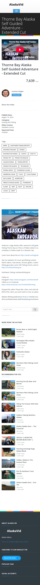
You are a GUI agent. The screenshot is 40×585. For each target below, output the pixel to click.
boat (20, 187)
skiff (13, 187)
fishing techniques (21, 158)
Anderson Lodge (9, 174)
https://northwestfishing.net (11, 267)
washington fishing (10, 154)
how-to (33, 154)
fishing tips (7, 158)
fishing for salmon (10, 166)
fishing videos (8, 170)
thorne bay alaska (23, 170)
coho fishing (31, 174)
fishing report (23, 162)
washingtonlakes (9, 150)
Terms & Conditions (9, 542)
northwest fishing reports (20, 146)
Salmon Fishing (8, 162)
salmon (26, 297)
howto (23, 154)
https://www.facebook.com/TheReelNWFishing (18, 284)
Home (4, 37)
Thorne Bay (27, 183)
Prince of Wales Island (11, 183)
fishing (22, 150)
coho (21, 174)
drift (13, 191)
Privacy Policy (23, 542)
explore (28, 187)
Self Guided (7, 178)
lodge (5, 191)
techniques (25, 166)
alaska (5, 187)
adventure (18, 178)
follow (16, 95)
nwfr (5, 146)
